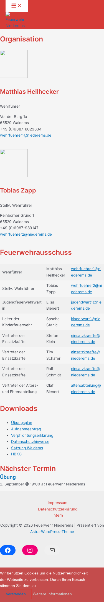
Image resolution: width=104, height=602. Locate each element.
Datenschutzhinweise (30, 441)
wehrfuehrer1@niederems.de (25, 135)
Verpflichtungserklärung (32, 435)
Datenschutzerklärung (57, 509)
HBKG (16, 454)
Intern (57, 515)
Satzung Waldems (27, 448)
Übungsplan (21, 422)
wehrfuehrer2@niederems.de (26, 234)
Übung (8, 477)
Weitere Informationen (52, 594)
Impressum (57, 502)
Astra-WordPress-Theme (52, 531)
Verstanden (16, 594)
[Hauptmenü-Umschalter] (17, 6)
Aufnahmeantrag (26, 429)
